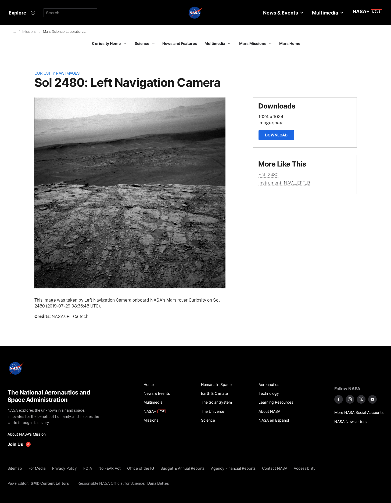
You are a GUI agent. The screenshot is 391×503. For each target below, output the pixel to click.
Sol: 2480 (268, 174)
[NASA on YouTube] (372, 399)
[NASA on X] (361, 399)
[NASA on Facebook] (338, 399)
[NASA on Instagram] (350, 399)
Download (276, 135)
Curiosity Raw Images (57, 73)
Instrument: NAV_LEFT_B (284, 183)
